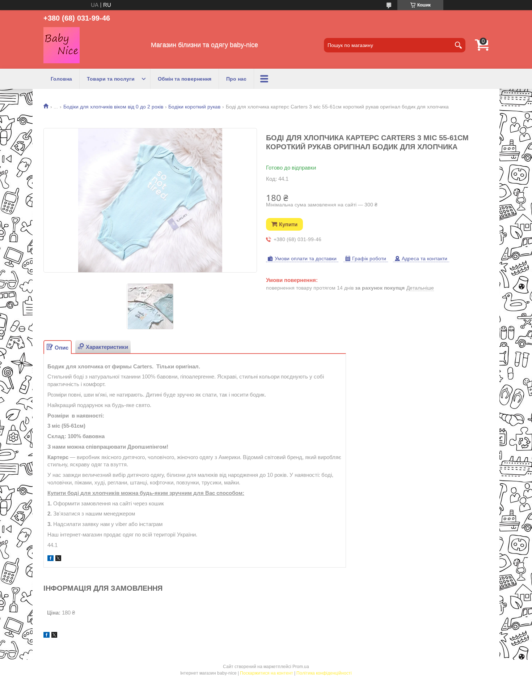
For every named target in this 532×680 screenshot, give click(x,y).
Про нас (236, 79)
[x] (58, 559)
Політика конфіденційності (324, 673)
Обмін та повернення (184, 79)
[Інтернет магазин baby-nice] (61, 45)
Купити (288, 224)
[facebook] (50, 559)
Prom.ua (300, 666)
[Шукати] (458, 45)
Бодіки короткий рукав (194, 107)
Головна (61, 79)
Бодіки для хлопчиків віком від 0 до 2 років (113, 107)
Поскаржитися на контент (266, 673)
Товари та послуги (111, 79)
